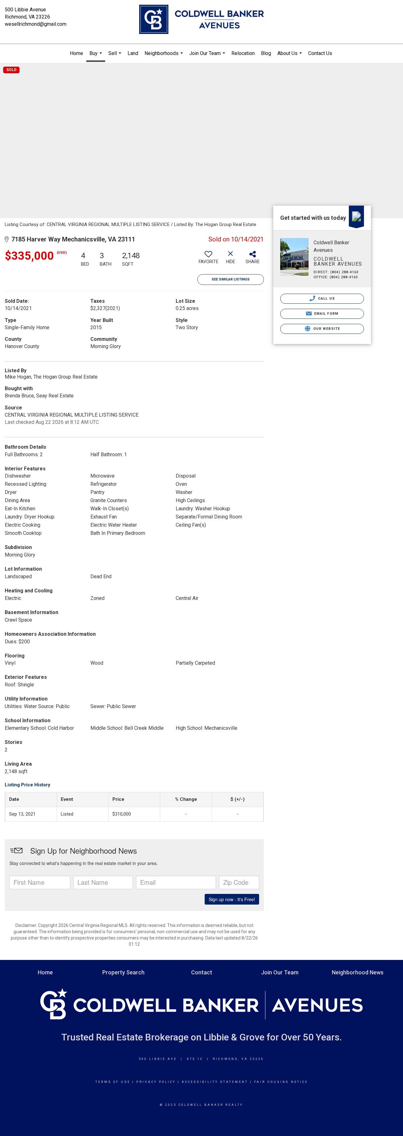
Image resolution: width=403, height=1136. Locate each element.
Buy (96, 56)
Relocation (243, 53)
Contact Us (320, 53)
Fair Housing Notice (281, 1081)
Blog (266, 53)
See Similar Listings (231, 279)
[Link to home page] (201, 20)
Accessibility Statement (215, 1081)
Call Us (326, 298)
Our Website (326, 329)
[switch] (208, 259)
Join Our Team (208, 56)
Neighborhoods (164, 56)
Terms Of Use (112, 1081)
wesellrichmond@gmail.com (35, 24)
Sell (115, 56)
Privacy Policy (156, 1081)
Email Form (325, 314)
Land (133, 53)
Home (76, 53)
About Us (290, 56)
